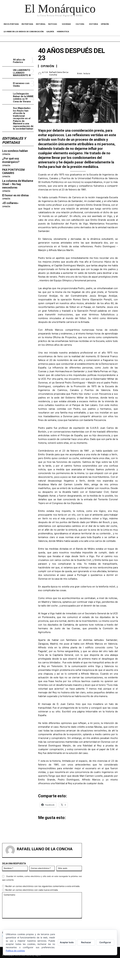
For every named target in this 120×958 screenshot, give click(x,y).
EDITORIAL (40, 24)
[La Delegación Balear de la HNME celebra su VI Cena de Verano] (7, 96)
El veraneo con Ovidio (21, 84)
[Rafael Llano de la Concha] (40, 73)
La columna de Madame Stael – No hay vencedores (17, 184)
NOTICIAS (52, 24)
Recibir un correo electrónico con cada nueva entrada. (31, 890)
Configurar (105, 942)
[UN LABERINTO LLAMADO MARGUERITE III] (7, 72)
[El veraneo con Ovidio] (7, 84)
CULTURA (80, 24)
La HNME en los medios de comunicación (24, 31)
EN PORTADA (27, 24)
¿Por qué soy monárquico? (10, 160)
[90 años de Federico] (7, 60)
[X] (100, 73)
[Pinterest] (107, 73)
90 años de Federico (19, 61)
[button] (114, 24)
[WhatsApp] (115, 73)
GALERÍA (50, 31)
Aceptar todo (67, 942)
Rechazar (86, 942)
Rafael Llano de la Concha (58, 73)
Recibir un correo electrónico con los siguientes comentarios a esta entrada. (42, 886)
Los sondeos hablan (15, 150)
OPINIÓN (105, 24)
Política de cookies (15, 950)
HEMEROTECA (63, 31)
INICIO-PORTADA (11, 24)
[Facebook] (93, 73)
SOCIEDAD (66, 24)
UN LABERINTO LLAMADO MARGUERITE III (22, 73)
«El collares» (10, 203)
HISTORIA (93, 24)
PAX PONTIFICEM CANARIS (13, 171)
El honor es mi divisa (15, 195)
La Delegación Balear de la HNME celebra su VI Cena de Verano (23, 97)
